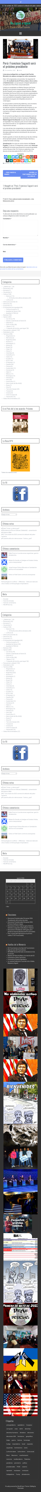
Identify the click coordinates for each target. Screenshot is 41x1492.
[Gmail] (24, 157)
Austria (8, 341)
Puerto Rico (9, 381)
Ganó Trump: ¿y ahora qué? (11, 528)
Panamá (8, 377)
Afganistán (9, 336)
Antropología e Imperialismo (19, 583)
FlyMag (32, 1486)
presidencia (28, 163)
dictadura (23, 1432)
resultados (17, 1470)
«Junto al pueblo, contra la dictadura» (18, 1328)
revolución (25, 1470)
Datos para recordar (9, 302)
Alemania (9, 338)
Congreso (17, 163)
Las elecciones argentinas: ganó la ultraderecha (21, 1107)
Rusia (8, 385)
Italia (7, 372)
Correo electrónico (9, 244)
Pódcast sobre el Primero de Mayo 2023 (18, 1306)
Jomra (20, 70)
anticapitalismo (11, 1425)
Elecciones (12, 914)
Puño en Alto (10, 324)
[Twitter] (13, 157)
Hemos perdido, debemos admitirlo (17, 1172)
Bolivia (8, 345)
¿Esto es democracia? (13, 1264)
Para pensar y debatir (9, 330)
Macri (8, 1455)
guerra (14, 1440)
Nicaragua (9, 376)
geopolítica (29, 1436)
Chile (7, 349)
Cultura (5, 294)
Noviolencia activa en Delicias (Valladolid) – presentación (20, 530)
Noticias (6, 163)
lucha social (30, 1451)
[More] (33, 160)
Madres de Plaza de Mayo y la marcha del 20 (21, 955)
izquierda (30, 1444)
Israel (23, 1444)
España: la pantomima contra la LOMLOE (30, 174)
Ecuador (8, 358)
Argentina (9, 339)
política (25, 1463)
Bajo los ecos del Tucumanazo (17, 950)
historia (19, 1440)
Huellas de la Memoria (17, 944)
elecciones (30, 1432)
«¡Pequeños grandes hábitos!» (15, 1217)
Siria (7, 387)
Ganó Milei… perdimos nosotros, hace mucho (20, 1241)
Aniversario (6, 288)
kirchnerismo (18, 1448)
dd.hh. (21, 1429)
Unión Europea (10, 395)
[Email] (20, 157)
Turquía (8, 391)
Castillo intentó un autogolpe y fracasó (18, 1374)
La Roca (8, 300)
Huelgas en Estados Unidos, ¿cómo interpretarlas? (16, 1196)
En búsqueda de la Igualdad (11, 307)
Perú (11, 163)
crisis (22, 163)
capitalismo (20, 1425)
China (8, 351)
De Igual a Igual (20, 23)
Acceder (5, 599)
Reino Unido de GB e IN (13, 383)
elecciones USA (11, 1436)
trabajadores (10, 1474)
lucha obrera (21, 1451)
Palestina (27, 1459)
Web (4, 251)
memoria (9, 1459)
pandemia (9, 1463)
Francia (8, 366)
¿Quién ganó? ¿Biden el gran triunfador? (19, 1396)
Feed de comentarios (9, 603)
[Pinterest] (35, 157)
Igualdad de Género (12, 311)
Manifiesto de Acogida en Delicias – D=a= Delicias (19, 1086)
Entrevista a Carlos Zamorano (17, 957)
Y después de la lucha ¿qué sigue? (16, 328)
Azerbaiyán (9, 343)
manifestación (23, 1455)
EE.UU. (8, 360)
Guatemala (9, 368)
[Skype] (26, 160)
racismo (24, 1467)
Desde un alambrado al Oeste (15, 321)
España (8, 364)
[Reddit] (15, 160)
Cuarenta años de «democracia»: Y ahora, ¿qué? (22, 5)
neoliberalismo (18, 1459)
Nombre (6, 237)
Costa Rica (9, 355)
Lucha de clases (11, 1451)
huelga (8, 1444)
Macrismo (15, 1455)
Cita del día (6, 292)
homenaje (27, 1440)
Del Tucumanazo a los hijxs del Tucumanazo (21, 948)
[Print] (28, 157)
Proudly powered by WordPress (14, 1486)
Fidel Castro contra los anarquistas (24, 574)
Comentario (7, 218)
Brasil (8, 347)
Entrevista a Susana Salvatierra (17, 959)
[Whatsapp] (9, 157)
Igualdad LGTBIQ (11, 313)
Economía (6, 305)
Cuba (7, 357)
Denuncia (6, 303)
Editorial (8, 322)
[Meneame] (18, 160)
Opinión (5, 317)
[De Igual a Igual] (20, 16)
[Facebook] (5, 157)
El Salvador (9, 362)
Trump (18, 1474)
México (8, 374)
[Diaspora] (7, 160)
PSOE (18, 1467)
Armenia (6, 290)
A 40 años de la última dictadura (18, 298)
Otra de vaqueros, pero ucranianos (16, 1351)
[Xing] (11, 160)
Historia (8, 296)
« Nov (7, 906)
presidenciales (10, 1467)
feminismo (21, 1436)
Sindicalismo (7, 332)
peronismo (17, 1463)
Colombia (9, 353)
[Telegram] (16, 157)
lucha (25, 1448)
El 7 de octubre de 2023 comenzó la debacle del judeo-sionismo (21, 1040)
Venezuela (9, 396)
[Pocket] (22, 160)
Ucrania (8, 393)
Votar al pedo (10, 1286)
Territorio (6, 334)
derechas (28, 1429)
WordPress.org (7, 604)
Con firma (9, 319)
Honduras (9, 370)
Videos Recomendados (10, 398)
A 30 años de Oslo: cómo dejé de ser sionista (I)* (20, 1150)
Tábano (8, 326)
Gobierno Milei (7, 532)
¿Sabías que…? (7, 286)
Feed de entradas (8, 601)
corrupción (9, 1429)
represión (9, 1470)
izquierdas (9, 1448)
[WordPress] (31, 157)
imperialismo (16, 1444)
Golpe (8, 1440)
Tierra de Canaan (11, 389)
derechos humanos (12, 1432)
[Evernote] (29, 160)
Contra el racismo (11, 309)
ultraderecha (25, 1474)
